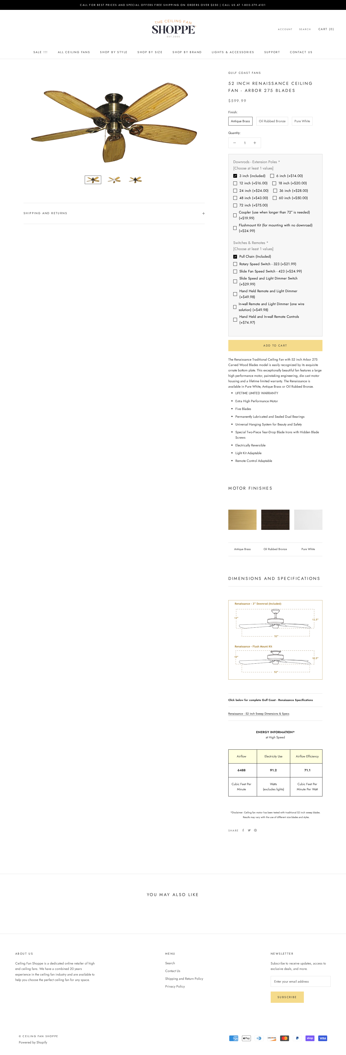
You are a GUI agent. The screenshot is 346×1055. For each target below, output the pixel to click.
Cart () (326, 29)
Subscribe (287, 997)
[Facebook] (243, 830)
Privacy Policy (175, 986)
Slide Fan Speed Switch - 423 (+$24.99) (270, 271)
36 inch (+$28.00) (293, 190)
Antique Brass (240, 121)
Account (285, 29)
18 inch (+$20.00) (292, 183)
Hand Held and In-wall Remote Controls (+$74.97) (269, 319)
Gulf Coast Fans (244, 73)
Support (272, 52)
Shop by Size (150, 52)
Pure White (302, 121)
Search (305, 29)
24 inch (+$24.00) (254, 190)
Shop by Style (114, 52)
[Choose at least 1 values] (253, 168)
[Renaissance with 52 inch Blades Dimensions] (275, 640)
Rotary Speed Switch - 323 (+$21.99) (267, 264)
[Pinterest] (255, 830)
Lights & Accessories (233, 52)
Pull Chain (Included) (255, 256)
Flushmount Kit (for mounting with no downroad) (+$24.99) (276, 227)
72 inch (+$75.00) (253, 205)
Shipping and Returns (45, 213)
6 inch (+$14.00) (289, 175)
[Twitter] (249, 830)
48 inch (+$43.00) (253, 198)
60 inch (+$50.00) (293, 198)
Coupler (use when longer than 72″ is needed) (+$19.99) (274, 215)
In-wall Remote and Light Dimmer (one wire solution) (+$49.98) (271, 306)
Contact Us (301, 52)
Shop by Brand (187, 52)
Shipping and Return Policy (184, 978)
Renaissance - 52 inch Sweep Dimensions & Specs (258, 714)
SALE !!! (40, 52)
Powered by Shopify (33, 1042)
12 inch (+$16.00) (253, 183)
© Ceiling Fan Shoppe (38, 1036)
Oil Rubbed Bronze (272, 121)
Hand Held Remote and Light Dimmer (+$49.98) (268, 293)
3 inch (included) (252, 175)
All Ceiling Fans (74, 52)
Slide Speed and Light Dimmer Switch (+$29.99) (268, 281)
